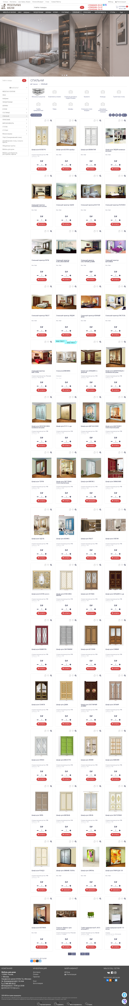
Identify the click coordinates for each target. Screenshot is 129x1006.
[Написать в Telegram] (124, 995)
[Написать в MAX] (124, 1001)
